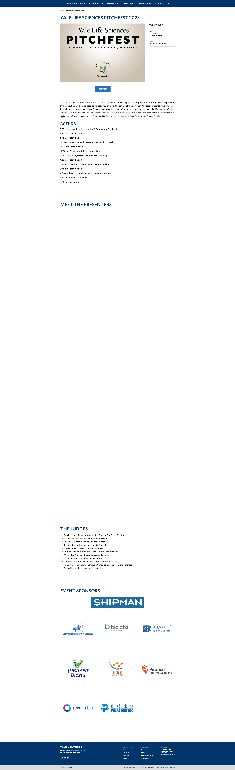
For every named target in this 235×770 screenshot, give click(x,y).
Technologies (95, 3)
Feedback (172, 767)
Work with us (145, 758)
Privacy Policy (155, 767)
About (158, 3)
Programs (111, 3)
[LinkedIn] (64, 757)
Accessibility (164, 767)
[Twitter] (61, 757)
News (143, 752)
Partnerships (145, 3)
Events (143, 750)
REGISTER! (103, 89)
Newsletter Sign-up (147, 755)
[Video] (67, 757)
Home (62, 10)
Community (127, 3)
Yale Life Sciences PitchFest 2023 (77, 10)
